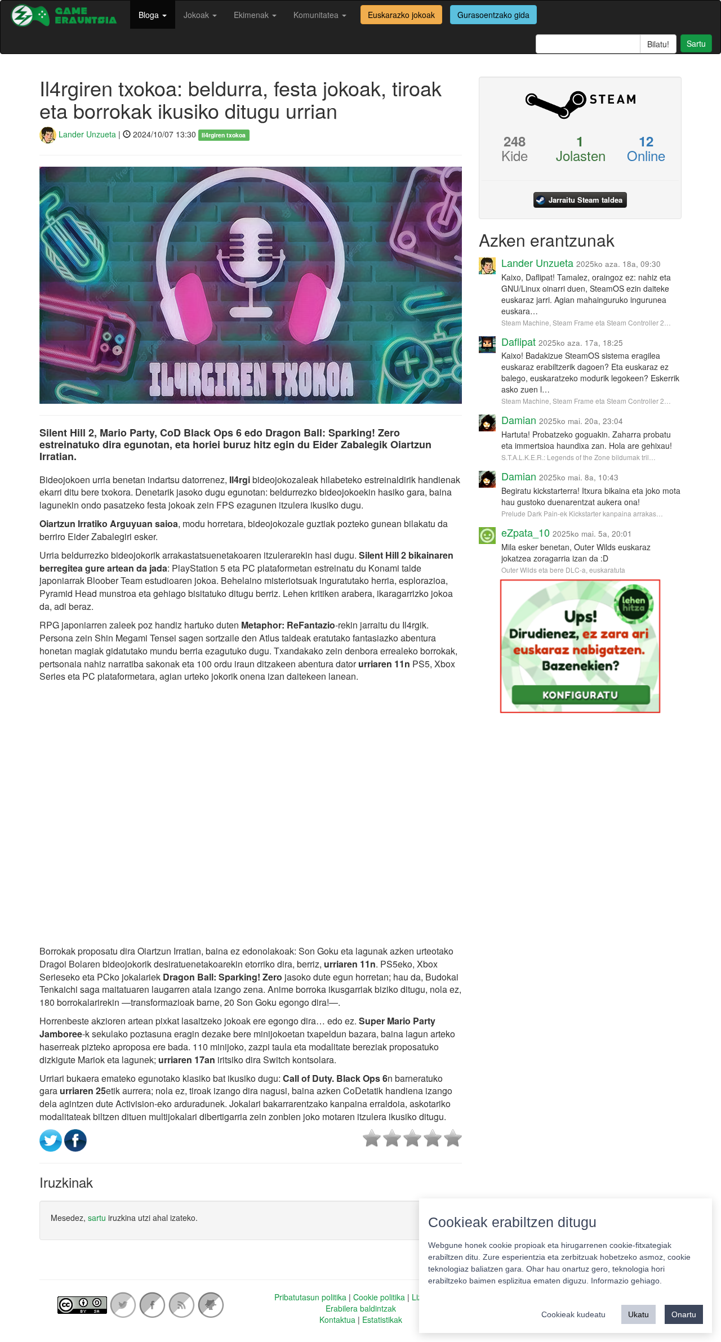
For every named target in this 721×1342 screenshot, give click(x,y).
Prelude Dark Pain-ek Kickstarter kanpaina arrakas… (582, 513)
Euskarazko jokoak (401, 14)
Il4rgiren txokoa (224, 135)
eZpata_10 (525, 532)
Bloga (150, 14)
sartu (97, 1217)
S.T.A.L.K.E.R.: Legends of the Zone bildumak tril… (578, 457)
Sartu (696, 43)
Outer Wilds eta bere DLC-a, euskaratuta (563, 569)
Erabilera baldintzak (361, 1308)
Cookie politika (379, 1297)
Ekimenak (252, 14)
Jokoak (197, 14)
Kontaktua (337, 1319)
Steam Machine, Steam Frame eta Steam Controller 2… (586, 322)
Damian (518, 419)
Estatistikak (382, 1319)
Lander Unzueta (86, 134)
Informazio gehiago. (626, 1280)
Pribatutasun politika (310, 1297)
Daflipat (518, 341)
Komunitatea (317, 14)
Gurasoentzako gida (493, 14)
